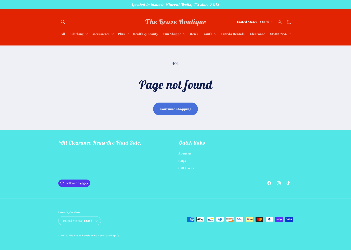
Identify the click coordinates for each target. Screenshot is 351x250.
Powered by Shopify (106, 235)
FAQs (182, 161)
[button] (63, 21)
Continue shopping (176, 109)
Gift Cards (186, 168)
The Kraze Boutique (80, 235)
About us (185, 153)
